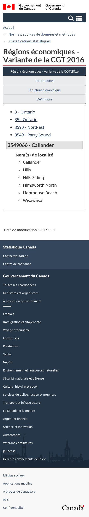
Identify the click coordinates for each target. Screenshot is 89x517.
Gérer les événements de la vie (24, 459)
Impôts (8, 362)
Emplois (8, 314)
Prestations (11, 346)
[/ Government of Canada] (33, 7)
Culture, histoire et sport (20, 386)
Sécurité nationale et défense (23, 378)
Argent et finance (15, 419)
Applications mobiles (17, 483)
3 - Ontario (25, 112)
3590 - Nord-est (29, 127)
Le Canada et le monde (19, 411)
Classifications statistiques (29, 41)
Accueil (8, 27)
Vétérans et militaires (18, 443)
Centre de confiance (17, 264)
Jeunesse (9, 451)
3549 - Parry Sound (33, 135)
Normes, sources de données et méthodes (41, 34)
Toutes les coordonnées (19, 285)
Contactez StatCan (15, 256)
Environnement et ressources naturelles (31, 370)
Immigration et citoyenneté (22, 322)
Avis (6, 499)
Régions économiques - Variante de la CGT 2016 (44, 71)
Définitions (45, 99)
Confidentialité (13, 508)
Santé (7, 354)
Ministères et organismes (20, 293)
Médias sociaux (13, 475)
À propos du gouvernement (22, 301)
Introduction (44, 80)
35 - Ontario (26, 119)
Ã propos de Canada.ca (19, 491)
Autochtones (11, 435)
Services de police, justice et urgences (29, 394)
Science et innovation (18, 427)
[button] (45, 18)
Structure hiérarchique (45, 90)
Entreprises (11, 338)
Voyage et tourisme (16, 330)
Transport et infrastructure (22, 403)
